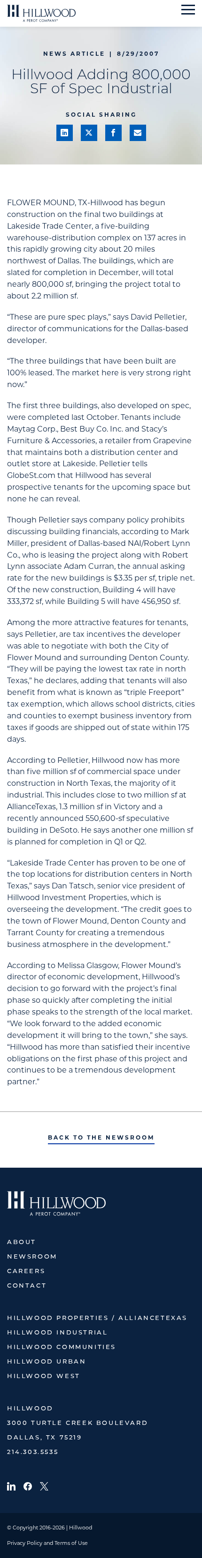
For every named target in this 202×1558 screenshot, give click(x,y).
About (21, 1242)
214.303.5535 (32, 1452)
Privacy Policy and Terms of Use (47, 1543)
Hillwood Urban (46, 1362)
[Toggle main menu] (188, 10)
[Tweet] (89, 133)
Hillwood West (43, 1376)
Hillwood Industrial (57, 1333)
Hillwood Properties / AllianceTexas (97, 1318)
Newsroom (32, 1257)
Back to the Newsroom (101, 1137)
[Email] (138, 133)
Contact (27, 1286)
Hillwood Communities (61, 1347)
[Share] (64, 133)
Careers (26, 1271)
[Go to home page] (41, 13)
